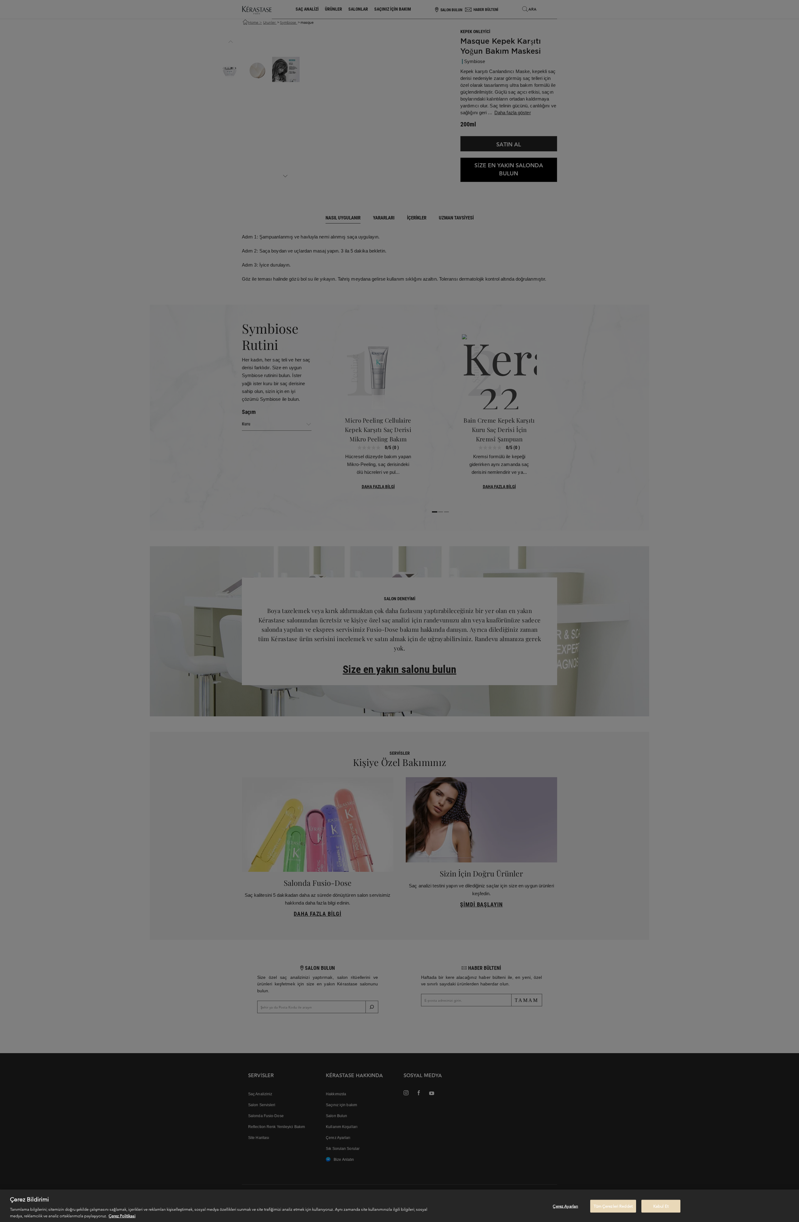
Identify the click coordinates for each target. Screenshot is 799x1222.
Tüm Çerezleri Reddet (613, 1206)
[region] (399, 1206)
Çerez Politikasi (122, 1215)
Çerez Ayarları (565, 1206)
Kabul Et (661, 1206)
